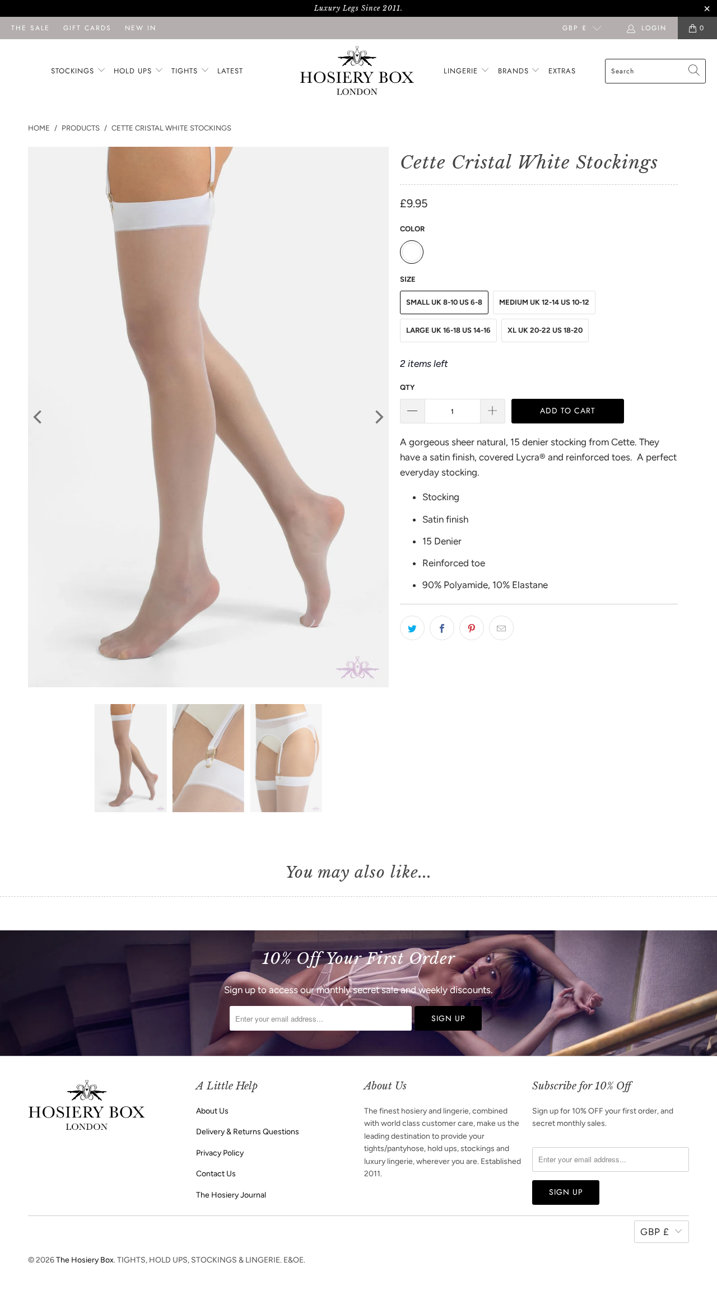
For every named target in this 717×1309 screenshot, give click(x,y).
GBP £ (574, 28)
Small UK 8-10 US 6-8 (444, 302)
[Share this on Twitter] (412, 628)
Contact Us (216, 1173)
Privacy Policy (220, 1153)
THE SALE (30, 28)
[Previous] (38, 417)
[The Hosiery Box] (357, 71)
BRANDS (513, 71)
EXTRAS (562, 71)
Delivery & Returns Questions (247, 1131)
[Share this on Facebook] (442, 628)
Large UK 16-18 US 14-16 (448, 330)
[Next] (378, 417)
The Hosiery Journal (231, 1195)
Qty (407, 387)
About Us (212, 1111)
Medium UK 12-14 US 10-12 (544, 302)
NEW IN (140, 28)
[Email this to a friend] (501, 628)
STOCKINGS (74, 71)
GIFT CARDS (87, 28)
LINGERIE (462, 71)
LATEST (230, 71)
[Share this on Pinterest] (471, 628)
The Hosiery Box (85, 1260)
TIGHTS (186, 71)
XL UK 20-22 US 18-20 (545, 330)
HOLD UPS (134, 71)
